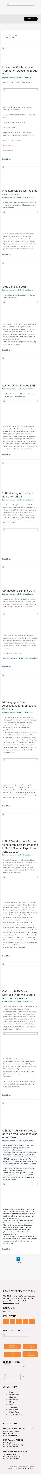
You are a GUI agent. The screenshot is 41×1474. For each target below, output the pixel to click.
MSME (19, 77)
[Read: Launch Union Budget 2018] (20, 369)
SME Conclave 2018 (14, 286)
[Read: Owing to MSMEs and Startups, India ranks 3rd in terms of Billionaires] (20, 975)
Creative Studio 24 (28, 1468)
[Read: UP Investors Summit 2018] (20, 576)
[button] (10, 19)
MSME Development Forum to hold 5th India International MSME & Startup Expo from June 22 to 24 (20, 846)
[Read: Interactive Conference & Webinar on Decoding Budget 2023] (20, 55)
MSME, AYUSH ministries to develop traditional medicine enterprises (19, 1134)
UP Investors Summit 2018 (18, 590)
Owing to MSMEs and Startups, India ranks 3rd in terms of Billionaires (19, 995)
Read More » (6, 159)
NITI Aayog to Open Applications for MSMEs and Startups (19, 706)
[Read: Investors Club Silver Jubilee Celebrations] (20, 176)
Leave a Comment (8, 77)
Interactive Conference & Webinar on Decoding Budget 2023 (20, 71)
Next (20, 1262)
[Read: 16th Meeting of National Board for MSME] (20, 475)
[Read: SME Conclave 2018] (20, 272)
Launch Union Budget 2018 (19, 385)
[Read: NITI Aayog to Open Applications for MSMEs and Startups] (20, 686)
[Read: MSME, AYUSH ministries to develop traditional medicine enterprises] (20, 1114)
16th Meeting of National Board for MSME (17, 495)
